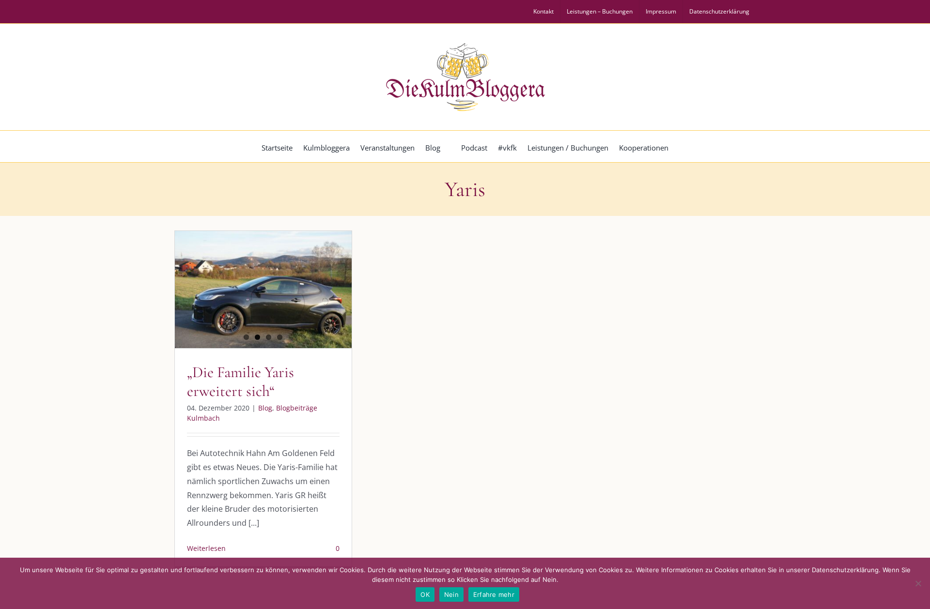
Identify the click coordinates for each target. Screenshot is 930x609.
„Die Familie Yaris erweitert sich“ (240, 381)
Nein (451, 594)
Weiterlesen (206, 548)
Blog (265, 407)
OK (425, 594)
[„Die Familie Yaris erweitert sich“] (263, 289)
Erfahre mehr (493, 594)
